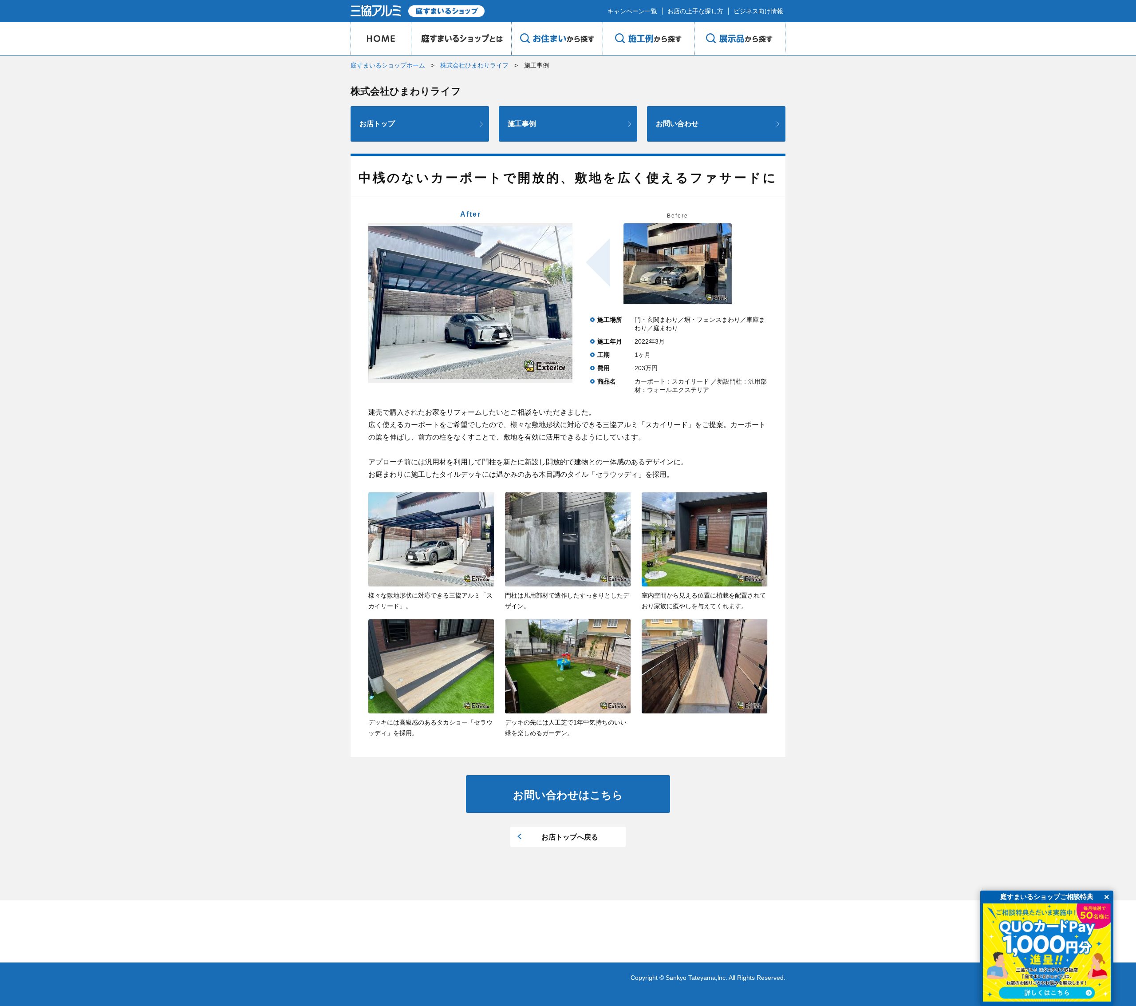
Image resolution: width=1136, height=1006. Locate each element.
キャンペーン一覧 (632, 11)
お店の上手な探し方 (695, 11)
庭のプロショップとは (461, 38)
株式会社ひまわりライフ (474, 65)
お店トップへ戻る (569, 837)
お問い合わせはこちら (568, 795)
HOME (381, 38)
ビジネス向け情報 (758, 11)
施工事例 (522, 123)
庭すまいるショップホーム (388, 65)
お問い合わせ (677, 123)
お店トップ (377, 123)
